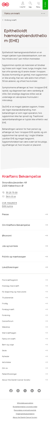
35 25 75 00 (11, 192)
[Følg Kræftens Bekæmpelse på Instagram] (18, 391)
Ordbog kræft (10, 20)
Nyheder (5, 356)
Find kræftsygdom (10, 280)
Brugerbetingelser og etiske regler (25, 406)
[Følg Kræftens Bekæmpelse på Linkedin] (32, 391)
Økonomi (7, 235)
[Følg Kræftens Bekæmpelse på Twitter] (25, 391)
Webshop (6, 327)
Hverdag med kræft (10, 286)
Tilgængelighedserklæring (25, 414)
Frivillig (5, 303)
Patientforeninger (9, 374)
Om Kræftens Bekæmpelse (16, 225)
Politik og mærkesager (14, 256)
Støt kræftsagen (9, 333)
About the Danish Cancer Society (16, 380)
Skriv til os (11, 196)
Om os (5, 368)
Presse (5, 214)
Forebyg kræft (8, 309)
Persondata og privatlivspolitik (25, 410)
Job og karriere (10, 246)
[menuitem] (22, 4)
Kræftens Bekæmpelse (21, 176)
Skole (4, 350)
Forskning (6, 315)
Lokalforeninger (10, 267)
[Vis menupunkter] (25, 13)
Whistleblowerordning (25, 403)
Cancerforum (7, 321)
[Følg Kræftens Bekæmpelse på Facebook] (11, 391)
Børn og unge (8, 344)
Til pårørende (7, 298)
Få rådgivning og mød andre (14, 292)
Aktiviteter (6, 362)
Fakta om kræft (9, 339)
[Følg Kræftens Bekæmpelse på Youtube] (39, 391)
